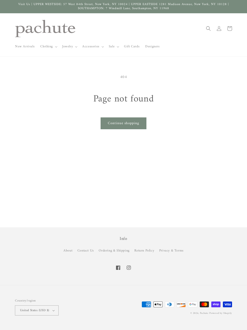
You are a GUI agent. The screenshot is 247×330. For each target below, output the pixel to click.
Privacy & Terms (171, 251)
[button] (48, 47)
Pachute (204, 313)
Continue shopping (123, 123)
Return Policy (144, 251)
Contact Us (85, 251)
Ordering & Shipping (114, 251)
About (67, 251)
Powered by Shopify (220, 313)
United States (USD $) (34, 310)
